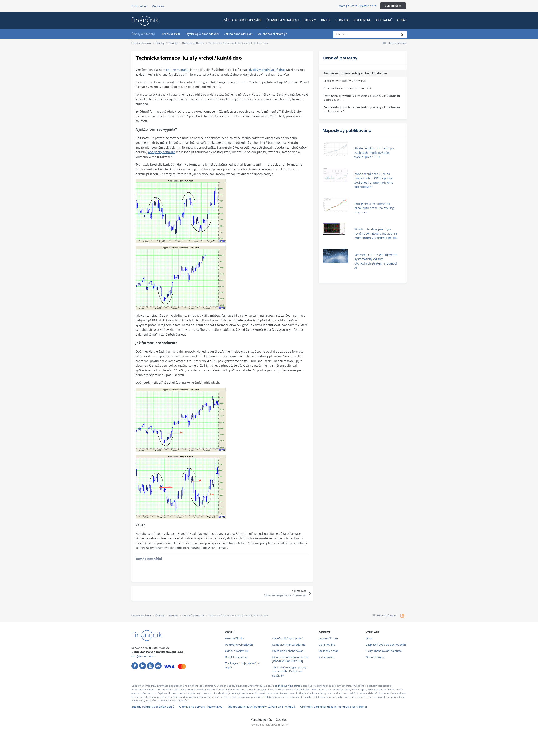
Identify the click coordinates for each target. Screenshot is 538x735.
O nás (402, 20)
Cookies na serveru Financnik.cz (200, 706)
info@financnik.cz (143, 656)
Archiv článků (171, 34)
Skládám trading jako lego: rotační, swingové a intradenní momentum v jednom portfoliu (376, 233)
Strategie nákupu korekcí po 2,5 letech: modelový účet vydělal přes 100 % (374, 152)
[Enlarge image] (181, 211)
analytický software (161, 152)
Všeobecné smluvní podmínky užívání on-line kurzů (261, 706)
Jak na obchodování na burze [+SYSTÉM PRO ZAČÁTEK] (290, 659)
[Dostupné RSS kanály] (402, 616)
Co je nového (327, 645)
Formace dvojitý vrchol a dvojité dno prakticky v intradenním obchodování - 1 (362, 98)
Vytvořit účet (393, 5)
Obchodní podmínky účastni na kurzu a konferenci (333, 706)
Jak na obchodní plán (238, 34)
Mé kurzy (158, 6)
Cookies (281, 719)
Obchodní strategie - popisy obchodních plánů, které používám (289, 671)
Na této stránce (382, 34)
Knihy (326, 20)
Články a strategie (283, 20)
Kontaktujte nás (261, 719)
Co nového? (139, 6)
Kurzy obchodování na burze (384, 651)
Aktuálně (383, 20)
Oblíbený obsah (329, 651)
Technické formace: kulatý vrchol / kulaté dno (355, 73)
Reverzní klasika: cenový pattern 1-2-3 (347, 88)
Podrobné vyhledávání (239, 645)
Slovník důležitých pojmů (287, 638)
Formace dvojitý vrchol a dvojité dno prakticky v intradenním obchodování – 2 (362, 109)
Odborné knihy (375, 657)
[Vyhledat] (402, 34)
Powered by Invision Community (269, 724)
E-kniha (342, 20)
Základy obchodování (242, 20)
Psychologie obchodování (202, 34)
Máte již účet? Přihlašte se (357, 6)
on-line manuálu (177, 70)
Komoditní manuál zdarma (288, 645)
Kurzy (310, 20)
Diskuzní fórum (328, 638)
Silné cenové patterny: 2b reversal (345, 81)
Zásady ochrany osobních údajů (152, 706)
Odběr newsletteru (237, 651)
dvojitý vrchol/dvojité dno (267, 70)
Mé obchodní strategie (272, 34)
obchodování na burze (288, 686)
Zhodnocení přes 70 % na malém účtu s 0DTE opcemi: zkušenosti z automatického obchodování (373, 180)
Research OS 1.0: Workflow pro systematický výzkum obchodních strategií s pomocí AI (375, 261)
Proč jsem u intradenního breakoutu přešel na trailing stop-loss (374, 208)
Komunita (362, 20)
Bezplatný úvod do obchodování (386, 645)
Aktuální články (234, 638)
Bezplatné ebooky (236, 657)
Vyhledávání (326, 657)
